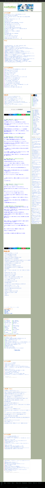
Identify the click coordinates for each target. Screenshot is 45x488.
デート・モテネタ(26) (8, 333)
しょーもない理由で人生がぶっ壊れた (11, 35)
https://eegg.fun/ (22, 487)
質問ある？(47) (7, 326)
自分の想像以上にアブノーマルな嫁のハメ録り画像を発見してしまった (16, 84)
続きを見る (17, 350)
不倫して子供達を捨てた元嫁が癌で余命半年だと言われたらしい (16, 392)
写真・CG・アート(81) (36, 117)
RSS (1, 484)
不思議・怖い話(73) (16, 325)
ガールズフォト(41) (16, 326)
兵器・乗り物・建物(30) (36, 129)
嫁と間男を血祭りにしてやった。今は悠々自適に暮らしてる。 (14, 14)
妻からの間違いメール (9, 421)
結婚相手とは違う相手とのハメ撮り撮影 (11, 258)
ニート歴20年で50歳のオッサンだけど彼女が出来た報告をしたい (36, 187)
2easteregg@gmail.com (26, 487)
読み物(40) (14, 327)
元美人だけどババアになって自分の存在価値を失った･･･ (14, 395)
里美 (5, 293)
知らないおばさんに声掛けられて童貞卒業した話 (12, 257)
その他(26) (14, 332)
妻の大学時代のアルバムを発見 (10, 264)
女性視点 (18, 307)
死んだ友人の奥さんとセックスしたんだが (11, 23)
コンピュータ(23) (15, 333)
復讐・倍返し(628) (16, 321)
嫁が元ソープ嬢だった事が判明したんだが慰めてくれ (13, 276)
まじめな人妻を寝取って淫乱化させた (11, 80)
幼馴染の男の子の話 (8, 345)
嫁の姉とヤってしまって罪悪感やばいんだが (12, 408)
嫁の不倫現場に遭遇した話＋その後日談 (11, 33)
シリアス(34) (15, 328)
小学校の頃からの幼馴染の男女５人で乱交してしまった (13, 261)
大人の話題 (7, 307)
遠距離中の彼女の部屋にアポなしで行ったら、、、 (13, 38)
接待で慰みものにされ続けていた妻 (10, 292)
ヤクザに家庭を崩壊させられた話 (10, 254)
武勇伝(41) (6, 327)
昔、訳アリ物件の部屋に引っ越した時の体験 (12, 83)
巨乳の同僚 (6, 268)
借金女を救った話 (7, 34)
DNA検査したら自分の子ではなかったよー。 (12, 390)
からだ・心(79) (7, 325)
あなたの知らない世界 (9, 407)
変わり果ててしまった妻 (9, 29)
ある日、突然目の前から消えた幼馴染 (11, 15)
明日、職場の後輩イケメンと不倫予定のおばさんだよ (14, 396)
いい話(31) (6, 329)
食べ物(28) (6, 332)
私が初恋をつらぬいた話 (9, 346)
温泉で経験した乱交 (35, 204)
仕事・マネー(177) (36, 116)
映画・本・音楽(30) (16, 329)
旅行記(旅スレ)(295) (8, 322)
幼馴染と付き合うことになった (10, 340)
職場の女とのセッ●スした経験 (9, 275)
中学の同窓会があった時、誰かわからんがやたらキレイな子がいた (15, 76)
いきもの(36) (7, 328)
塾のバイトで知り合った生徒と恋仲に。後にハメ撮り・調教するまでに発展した (17, 270)
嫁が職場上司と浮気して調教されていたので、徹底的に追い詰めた (15, 28)
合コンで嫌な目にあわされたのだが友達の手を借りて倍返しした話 (16, 398)
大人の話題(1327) (7, 320)
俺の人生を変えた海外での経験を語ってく (12, 344)
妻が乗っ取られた (7, 21)
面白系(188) (15, 322)
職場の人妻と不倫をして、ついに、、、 (11, 285)
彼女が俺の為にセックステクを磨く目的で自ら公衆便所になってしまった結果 (17, 260)
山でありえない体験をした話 (9, 26)
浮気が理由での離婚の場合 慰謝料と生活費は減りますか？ (15, 338)
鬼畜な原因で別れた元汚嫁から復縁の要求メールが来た (13, 22)
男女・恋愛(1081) (15, 320)
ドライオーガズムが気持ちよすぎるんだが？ (12, 278)
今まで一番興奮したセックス (9, 279)
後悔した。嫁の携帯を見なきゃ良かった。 (12, 339)
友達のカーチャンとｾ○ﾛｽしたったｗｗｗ (11, 75)
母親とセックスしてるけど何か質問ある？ (11, 79)
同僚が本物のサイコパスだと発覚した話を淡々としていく (15, 343)
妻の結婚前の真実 (7, 282)
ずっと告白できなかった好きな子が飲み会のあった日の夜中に (15, 412)
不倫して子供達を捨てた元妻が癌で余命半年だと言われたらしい (36, 147)
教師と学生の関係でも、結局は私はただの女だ (12, 265)
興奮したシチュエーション (14, 307)
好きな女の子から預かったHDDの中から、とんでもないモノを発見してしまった (36, 184)
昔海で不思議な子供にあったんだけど (11, 70)
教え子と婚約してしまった (9, 74)
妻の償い (6, 32)
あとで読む (28, 111)
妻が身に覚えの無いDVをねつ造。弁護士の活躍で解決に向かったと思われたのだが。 (36, 167)
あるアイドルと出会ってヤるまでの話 (11, 71)
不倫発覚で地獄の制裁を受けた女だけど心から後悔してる (14, 393)
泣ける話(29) (35, 130)
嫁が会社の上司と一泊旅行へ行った (10, 85)
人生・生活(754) (7, 321)
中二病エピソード (8, 337)
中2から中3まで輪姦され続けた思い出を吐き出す (12, 27)
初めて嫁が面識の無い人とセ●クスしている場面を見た (13, 267)
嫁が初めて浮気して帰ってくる (10, 272)
